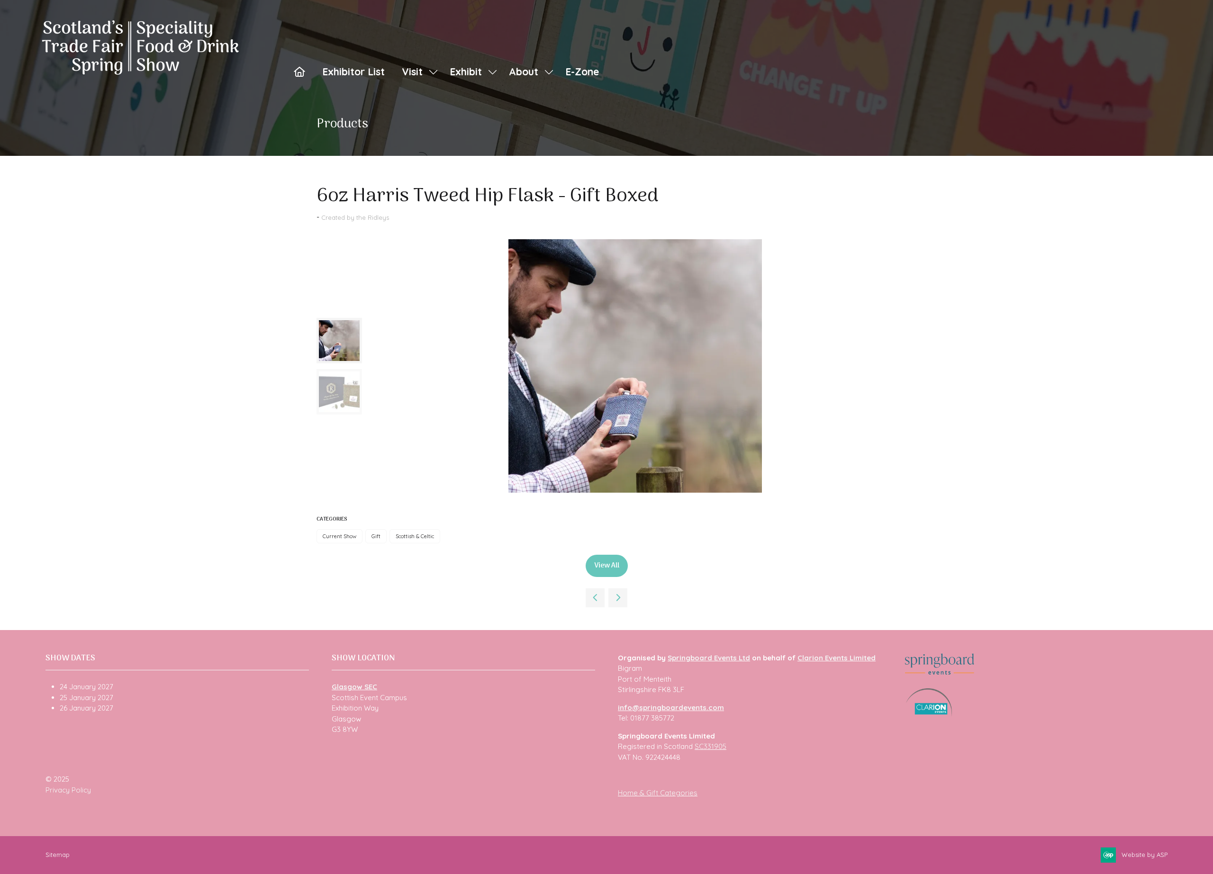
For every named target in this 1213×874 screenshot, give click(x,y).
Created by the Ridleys (355, 217)
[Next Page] (617, 597)
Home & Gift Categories (657, 792)
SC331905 (710, 746)
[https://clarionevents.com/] (929, 714)
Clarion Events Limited (836, 657)
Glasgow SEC (354, 686)
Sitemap (57, 854)
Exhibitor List (353, 71)
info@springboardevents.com (671, 707)
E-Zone (582, 71)
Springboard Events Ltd (709, 657)
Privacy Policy (68, 789)
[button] (607, 566)
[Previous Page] (595, 597)
